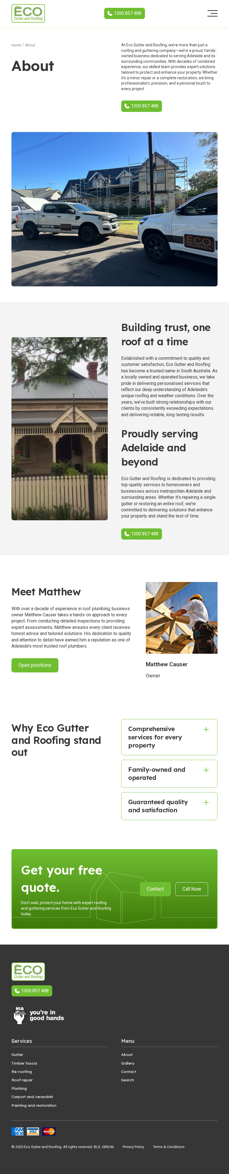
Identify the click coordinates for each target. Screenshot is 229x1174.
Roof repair (22, 1079)
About (127, 1054)
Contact (155, 889)
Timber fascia (24, 1063)
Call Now (191, 889)
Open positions (34, 665)
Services (21, 1041)
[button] (211, 13)
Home (16, 45)
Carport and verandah (32, 1096)
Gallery (127, 1063)
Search (127, 1079)
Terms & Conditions (169, 1147)
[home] (28, 13)
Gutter (17, 1054)
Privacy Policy (133, 1147)
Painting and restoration (33, 1105)
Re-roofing (21, 1071)
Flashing (19, 1088)
